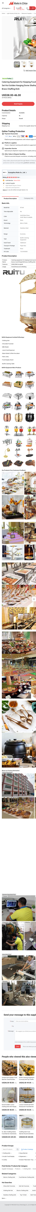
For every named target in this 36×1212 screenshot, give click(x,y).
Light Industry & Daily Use (13, 13)
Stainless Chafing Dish (9, 1195)
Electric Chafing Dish (9, 1177)
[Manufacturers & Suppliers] (18, 3)
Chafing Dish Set (8, 1190)
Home (3, 13)
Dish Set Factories (24, 1186)
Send (17, 1046)
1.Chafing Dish (6, 1153)
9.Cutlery (4, 1160)
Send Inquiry (18, 104)
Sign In (5, 190)
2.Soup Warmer (23, 1153)
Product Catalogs (28, 1149)
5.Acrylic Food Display (8, 1156)
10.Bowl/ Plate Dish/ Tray (26, 1160)
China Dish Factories (9, 1186)
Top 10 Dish (23, 1195)
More (3, 1198)
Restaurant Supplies (27, 13)
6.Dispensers (22, 1156)
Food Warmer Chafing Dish (26, 1177)
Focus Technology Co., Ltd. (23, 1204)
